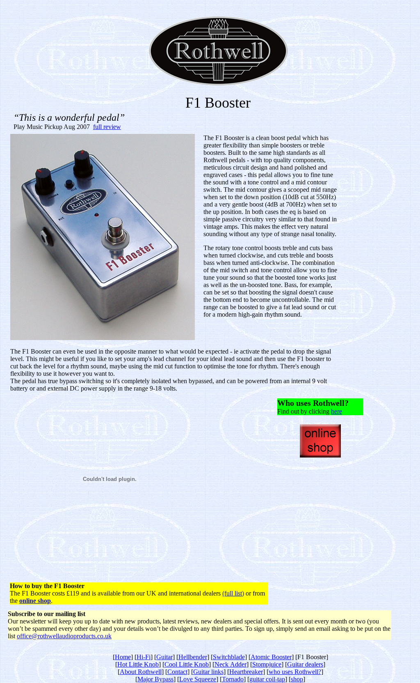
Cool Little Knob (186, 664)
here (336, 411)
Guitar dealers (305, 664)
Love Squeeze (197, 679)
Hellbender (192, 656)
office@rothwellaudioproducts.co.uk (64, 635)
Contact (177, 671)
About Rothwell (141, 671)
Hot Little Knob (138, 664)
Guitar (164, 656)
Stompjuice (266, 664)
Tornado (233, 679)
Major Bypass (155, 679)
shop (297, 679)
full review (107, 126)
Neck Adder (231, 664)
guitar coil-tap (267, 679)
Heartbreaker (246, 671)
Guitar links (208, 671)
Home (123, 656)
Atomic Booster (271, 656)
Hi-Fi (144, 656)
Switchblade (229, 656)
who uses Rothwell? (295, 671)
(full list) (233, 593)
